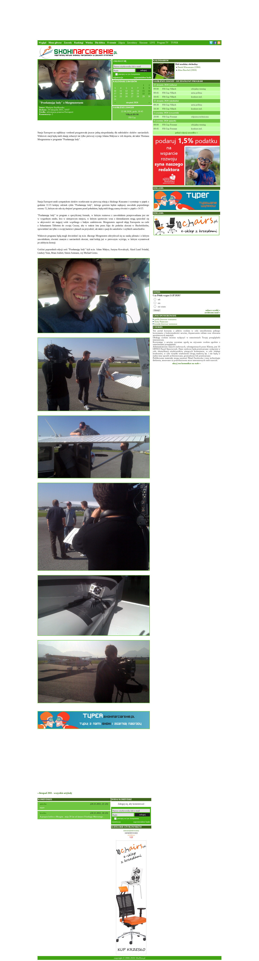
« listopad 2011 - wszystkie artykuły (55, 793)
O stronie (111, 42)
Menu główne (55, 42)
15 (143, 91)
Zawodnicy (132, 42)
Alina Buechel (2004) (187, 70)
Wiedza (89, 42)
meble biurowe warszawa (165, 319)
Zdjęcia (121, 42)
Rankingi (78, 42)
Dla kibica (100, 42)
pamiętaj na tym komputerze (129, 74)
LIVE (152, 42)
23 (149, 94)
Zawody (68, 42)
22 (143, 94)
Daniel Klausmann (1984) (189, 67)
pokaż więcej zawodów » (186, 132)
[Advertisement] (129, 20)
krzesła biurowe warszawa (165, 324)
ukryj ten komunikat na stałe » (186, 363)
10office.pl (140, 958)
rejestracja (118, 77)
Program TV (163, 42)
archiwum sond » (212, 312)
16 (149, 91)
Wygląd (42, 42)
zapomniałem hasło (142, 77)
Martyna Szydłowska (55, 107)
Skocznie (143, 42)
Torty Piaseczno (161, 321)
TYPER (174, 42)
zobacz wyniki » (213, 310)
